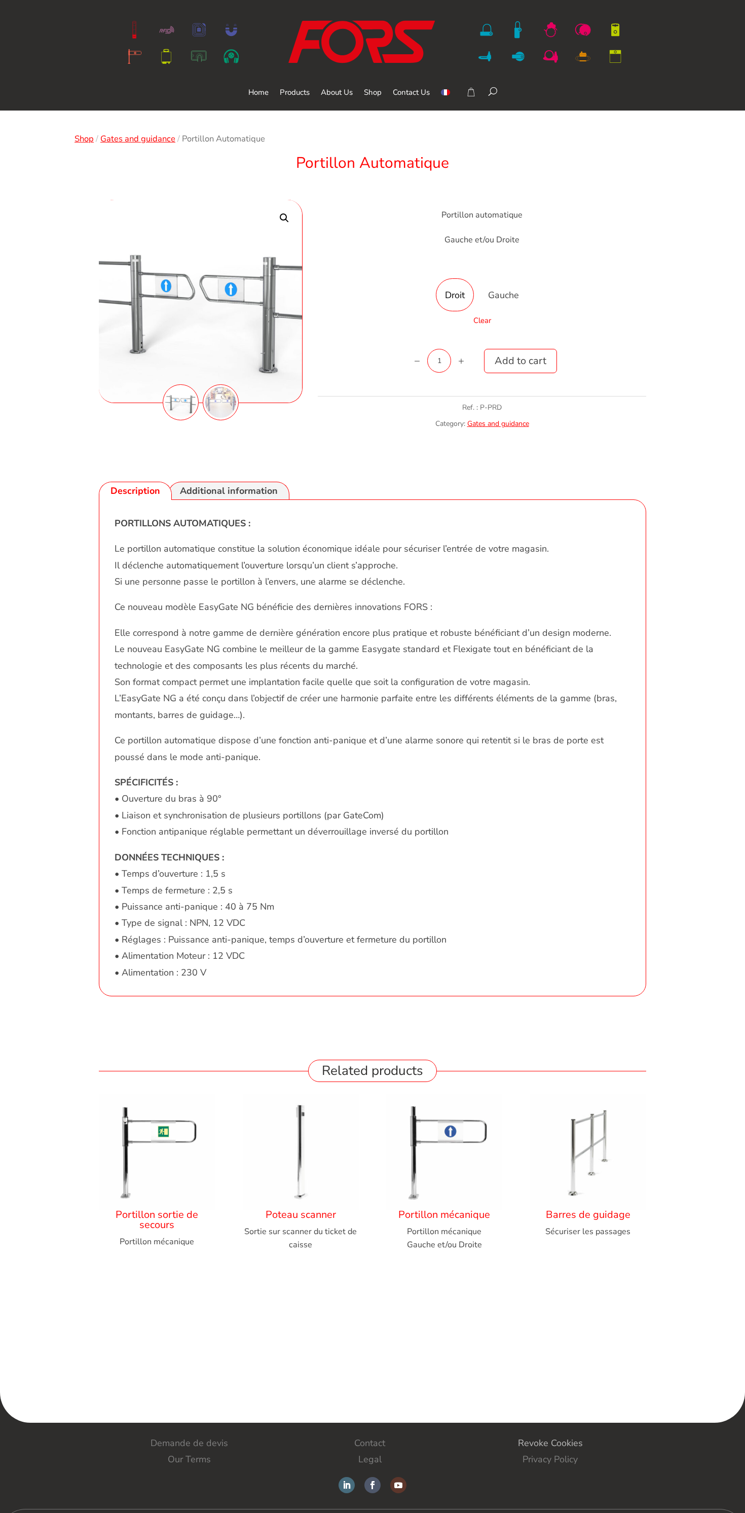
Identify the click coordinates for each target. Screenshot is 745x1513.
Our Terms (189, 1459)
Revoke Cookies (550, 1443)
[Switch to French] (445, 100)
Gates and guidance (137, 139)
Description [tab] (135, 491)
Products (295, 93)
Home (258, 93)
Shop (373, 93)
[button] (284, 218)
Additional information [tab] (229, 491)
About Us (337, 93)
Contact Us (411, 93)
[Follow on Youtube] (398, 1485)
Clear (482, 320)
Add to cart (520, 361)
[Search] (493, 91)
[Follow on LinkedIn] (347, 1485)
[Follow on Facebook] (372, 1485)
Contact (369, 1443)
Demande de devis (189, 1443)
